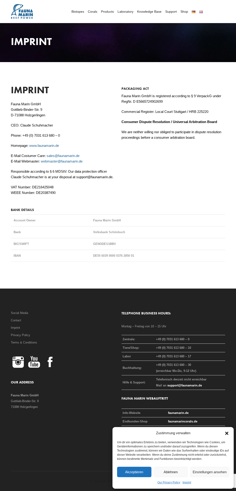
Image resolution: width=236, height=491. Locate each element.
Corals (92, 11)
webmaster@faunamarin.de (62, 161)
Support (171, 11)
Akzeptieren (134, 472)
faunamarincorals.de (182, 421)
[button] (226, 433)
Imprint (187, 482)
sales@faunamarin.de (63, 156)
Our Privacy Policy (168, 482)
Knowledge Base (149, 11)
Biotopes (77, 11)
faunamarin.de (178, 413)
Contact (16, 320)
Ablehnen (171, 472)
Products (107, 11)
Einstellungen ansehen (210, 472)
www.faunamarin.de (44, 146)
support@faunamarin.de (184, 385)
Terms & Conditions (24, 342)
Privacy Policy (20, 335)
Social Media (19, 313)
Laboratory (125, 11)
